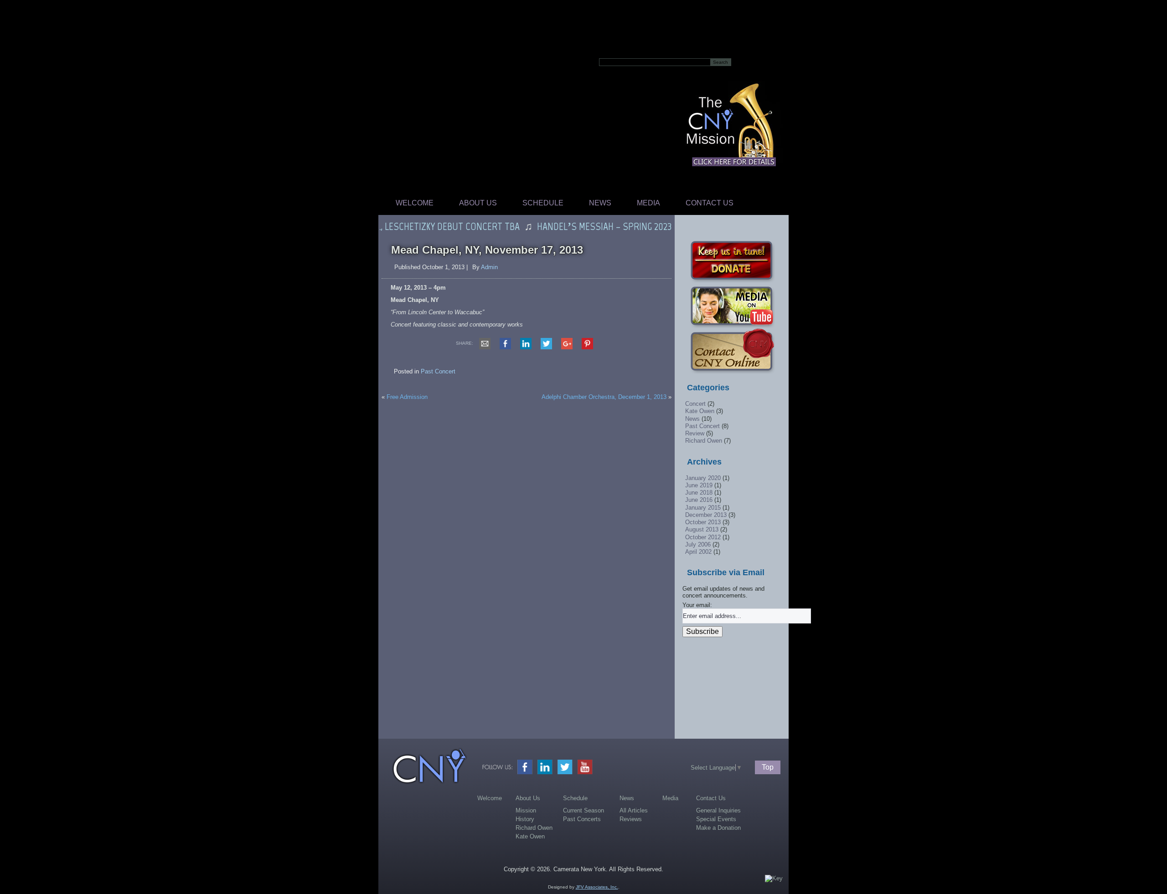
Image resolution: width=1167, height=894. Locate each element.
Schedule (542, 203)
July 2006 (698, 544)
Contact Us (709, 203)
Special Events (716, 819)
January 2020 (703, 478)
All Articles (634, 810)
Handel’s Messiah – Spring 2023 (587, 226)
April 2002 (698, 551)
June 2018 (699, 492)
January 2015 (703, 507)
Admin (489, 267)
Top (768, 767)
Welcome (415, 203)
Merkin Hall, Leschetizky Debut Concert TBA (408, 226)
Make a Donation (718, 827)
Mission (526, 810)
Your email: (697, 605)
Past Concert (438, 371)
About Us (478, 203)
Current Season (583, 810)
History (525, 819)
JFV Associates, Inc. (597, 886)
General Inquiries (718, 810)
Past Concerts (582, 819)
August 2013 (701, 529)
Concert (695, 403)
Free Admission (407, 396)
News (600, 203)
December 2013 (706, 514)
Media (648, 203)
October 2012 (703, 537)
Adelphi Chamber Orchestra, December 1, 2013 (604, 396)
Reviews (631, 819)
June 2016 (699, 499)
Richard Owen (703, 440)
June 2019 (699, 485)
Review (694, 433)
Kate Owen (699, 411)
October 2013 (703, 522)
